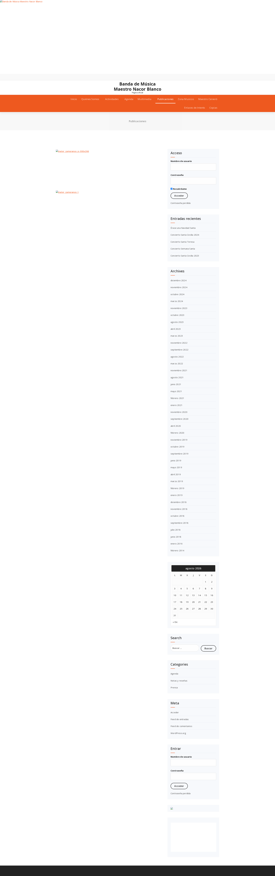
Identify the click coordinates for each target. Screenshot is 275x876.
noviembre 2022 (179, 342)
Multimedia (144, 99)
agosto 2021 (177, 377)
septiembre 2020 (179, 418)
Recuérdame (179, 188)
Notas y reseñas (179, 680)
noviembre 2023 (179, 308)
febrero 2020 (177, 432)
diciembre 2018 (178, 502)
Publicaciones (165, 99)
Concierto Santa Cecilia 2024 (185, 234)
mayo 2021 (176, 391)
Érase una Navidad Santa (183, 227)
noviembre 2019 (179, 439)
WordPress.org (178, 733)
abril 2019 (176, 474)
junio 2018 (176, 536)
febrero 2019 (177, 488)
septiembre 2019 (179, 453)
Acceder (175, 712)
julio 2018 (175, 529)
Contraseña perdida (181, 203)
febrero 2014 (177, 550)
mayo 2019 (176, 467)
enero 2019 (176, 495)
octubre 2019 (177, 446)
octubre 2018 (177, 515)
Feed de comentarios (181, 726)
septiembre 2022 (179, 349)
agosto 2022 (177, 356)
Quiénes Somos (90, 99)
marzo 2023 (177, 335)
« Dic (175, 622)
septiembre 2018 (179, 522)
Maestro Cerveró (207, 99)
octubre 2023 (177, 315)
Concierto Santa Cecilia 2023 (185, 255)
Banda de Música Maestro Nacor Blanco (137, 86)
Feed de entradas (180, 719)
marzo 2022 (177, 363)
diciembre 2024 (178, 280)
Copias (213, 107)
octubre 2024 (177, 294)
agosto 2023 (177, 322)
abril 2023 (176, 328)
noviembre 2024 (179, 287)
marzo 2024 (177, 301)
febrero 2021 (177, 398)
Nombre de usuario (181, 161)
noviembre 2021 (179, 370)
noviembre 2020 (179, 412)
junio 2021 (176, 384)
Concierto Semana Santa (183, 248)
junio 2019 (176, 460)
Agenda (128, 99)
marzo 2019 (177, 481)
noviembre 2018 (179, 509)
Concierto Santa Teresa (182, 241)
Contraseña (177, 175)
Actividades (112, 99)
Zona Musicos (186, 99)
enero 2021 (176, 405)
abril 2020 (176, 425)
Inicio (74, 99)
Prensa (174, 687)
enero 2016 (176, 543)
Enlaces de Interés (194, 107)
